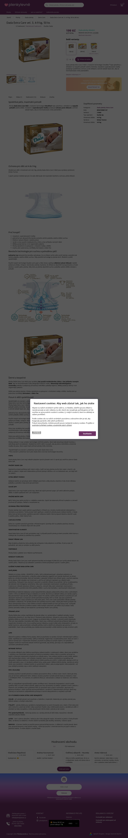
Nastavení (36, 433)
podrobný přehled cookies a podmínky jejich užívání (52, 425)
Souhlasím (87, 434)
